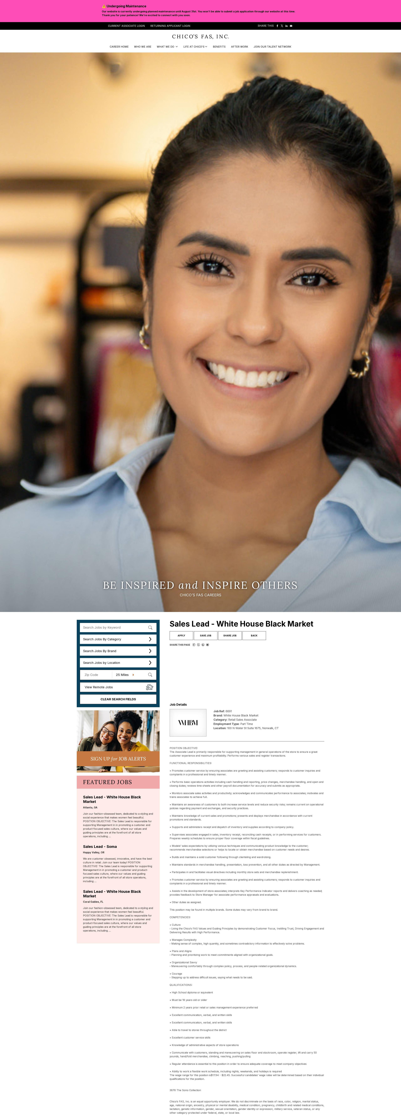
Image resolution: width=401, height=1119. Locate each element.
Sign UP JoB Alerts (118, 759)
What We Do (166, 46)
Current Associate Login (126, 25)
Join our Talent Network (272, 46)
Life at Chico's (193, 46)
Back (254, 635)
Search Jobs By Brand (99, 651)
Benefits (219, 46)
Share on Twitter (282, 26)
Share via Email (291, 26)
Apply (181, 635)
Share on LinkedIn (286, 26)
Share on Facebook (277, 26)
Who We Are (142, 46)
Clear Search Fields (118, 699)
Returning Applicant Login (170, 25)
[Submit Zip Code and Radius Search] (150, 674)
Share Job (230, 635)
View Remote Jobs (99, 687)
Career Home (119, 46)
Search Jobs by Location (101, 663)
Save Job (205, 635)
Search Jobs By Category (102, 639)
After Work (239, 46)
